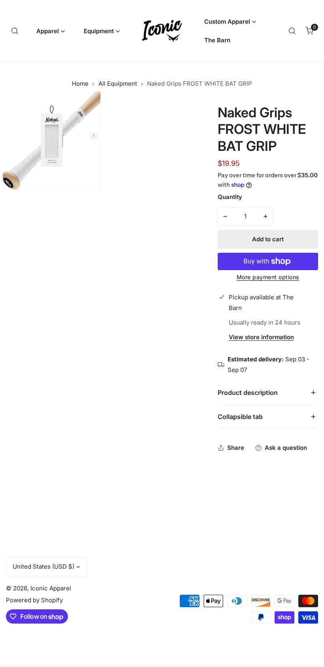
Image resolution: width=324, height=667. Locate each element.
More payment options (268, 277)
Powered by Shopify (34, 600)
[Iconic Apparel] (162, 31)
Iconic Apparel (50, 588)
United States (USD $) (43, 566)
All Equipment (117, 83)
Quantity (230, 197)
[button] (50, 31)
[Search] (14, 30)
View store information (261, 337)
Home (80, 83)
